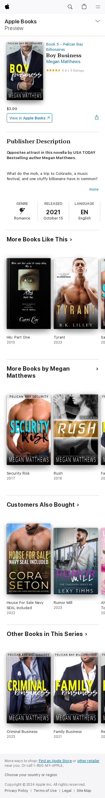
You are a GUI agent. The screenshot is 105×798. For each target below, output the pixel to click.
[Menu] (98, 7)
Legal (66, 791)
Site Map (84, 791)
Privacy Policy (16, 791)
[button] (70, 7)
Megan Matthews (63, 61)
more (94, 189)
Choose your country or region (31, 775)
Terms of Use (45, 791)
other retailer (88, 761)
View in (27, 118)
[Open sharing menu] (96, 118)
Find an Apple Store (55, 761)
